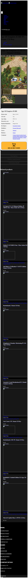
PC (12, 262)
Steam (14, 132)
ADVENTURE (4, 551)
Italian (18, 136)
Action (5, 15)
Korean (25, 136)
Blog (5, 22)
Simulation (6, 21)
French (24, 135)
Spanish (18, 138)
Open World (19, 514)
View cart (8, 29)
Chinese (15, 135)
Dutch (18, 135)
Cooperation (9, 303)
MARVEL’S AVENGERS (6, 554)
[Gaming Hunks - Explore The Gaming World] (8, 3)
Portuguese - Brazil (22, 137)
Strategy (5, 17)
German (15, 136)
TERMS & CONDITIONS (6, 539)
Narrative (17, 303)
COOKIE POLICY (5, 531)
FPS (13, 303)
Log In (5, 24)
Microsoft (19, 128)
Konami (15, 128)
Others (4, 203)
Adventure (6, 16)
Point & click (16, 262)
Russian (15, 138)
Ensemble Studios (17, 125)
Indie (5, 19)
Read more (5, 201)
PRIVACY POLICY (5, 533)
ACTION (3, 548)
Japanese (22, 136)
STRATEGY (3, 559)
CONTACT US (4, 542)
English (21, 135)
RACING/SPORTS (5, 556)
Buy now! (14, 148)
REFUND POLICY (5, 536)
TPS (18, 418)
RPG (5, 20)
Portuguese (15, 137)
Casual (9, 262)
